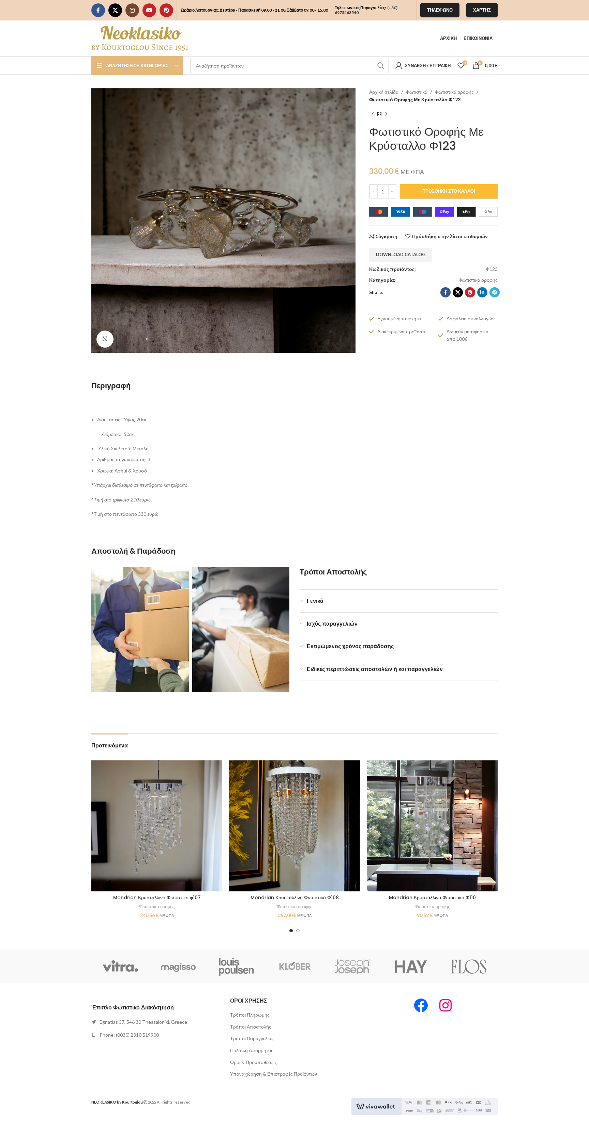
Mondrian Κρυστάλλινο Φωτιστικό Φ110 (432, 897)
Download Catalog (400, 254)
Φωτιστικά (416, 92)
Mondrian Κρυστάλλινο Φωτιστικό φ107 (157, 897)
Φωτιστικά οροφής (454, 92)
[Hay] (410, 966)
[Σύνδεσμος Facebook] (98, 10)
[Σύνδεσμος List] (155, 1022)
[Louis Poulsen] (237, 966)
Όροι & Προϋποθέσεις (253, 1062)
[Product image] (156, 825)
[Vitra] (120, 966)
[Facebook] (421, 1005)
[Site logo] (139, 38)
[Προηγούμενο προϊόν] (372, 114)
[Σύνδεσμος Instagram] (132, 10)
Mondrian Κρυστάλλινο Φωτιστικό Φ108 (295, 897)
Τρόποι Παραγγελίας (252, 1038)
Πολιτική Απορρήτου (252, 1050)
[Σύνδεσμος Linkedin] (482, 292)
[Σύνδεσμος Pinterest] (166, 10)
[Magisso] (178, 966)
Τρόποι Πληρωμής (250, 1015)
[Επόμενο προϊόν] (386, 114)
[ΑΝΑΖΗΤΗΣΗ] (381, 65)
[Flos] (469, 966)
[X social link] (115, 10)
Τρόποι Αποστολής (250, 1027)
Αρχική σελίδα (383, 92)
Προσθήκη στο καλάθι (448, 191)
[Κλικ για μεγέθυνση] (105, 339)
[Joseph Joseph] (352, 966)
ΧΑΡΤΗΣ (482, 10)
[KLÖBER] (294, 966)
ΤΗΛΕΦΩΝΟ (440, 10)
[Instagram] (445, 1005)
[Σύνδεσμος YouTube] (149, 10)
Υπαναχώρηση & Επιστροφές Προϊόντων (273, 1074)
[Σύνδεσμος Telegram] (494, 292)
